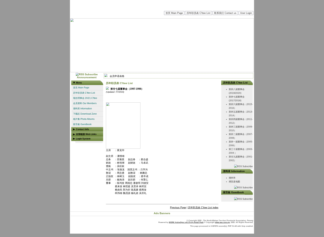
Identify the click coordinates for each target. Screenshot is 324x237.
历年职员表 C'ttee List (198, 13)
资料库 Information (82, 108)
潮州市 (232, 178)
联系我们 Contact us (225, 13)
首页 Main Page (174, 13)
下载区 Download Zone (85, 114)
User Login (246, 13)
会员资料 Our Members (85, 103)
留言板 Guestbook (82, 124)
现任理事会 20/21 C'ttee (85, 98)
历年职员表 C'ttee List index (203, 207)
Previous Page (178, 207)
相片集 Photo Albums (83, 119)
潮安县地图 (234, 181)
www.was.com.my (222, 222)
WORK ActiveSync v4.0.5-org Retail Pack (186, 222)
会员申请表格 (117, 76)
